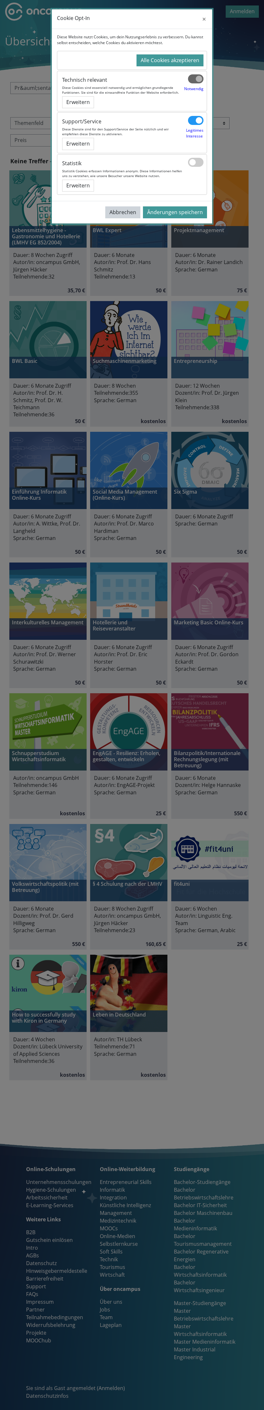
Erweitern (78, 102)
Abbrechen (122, 212)
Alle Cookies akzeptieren (170, 60)
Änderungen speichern (175, 212)
